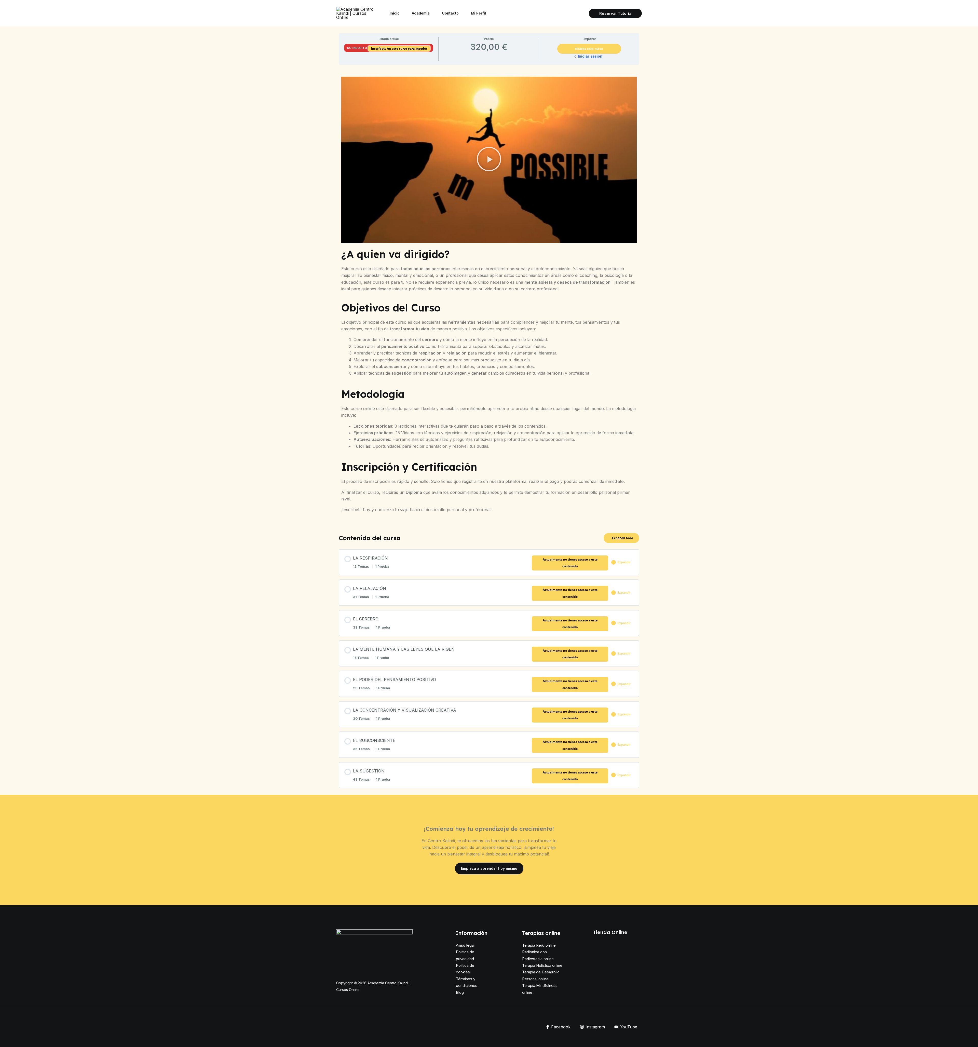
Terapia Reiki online (539, 945)
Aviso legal (465, 945)
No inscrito (357, 48)
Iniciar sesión (590, 56)
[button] (615, 13)
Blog (460, 992)
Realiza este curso (589, 49)
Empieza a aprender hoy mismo (489, 868)
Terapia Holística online (542, 965)
